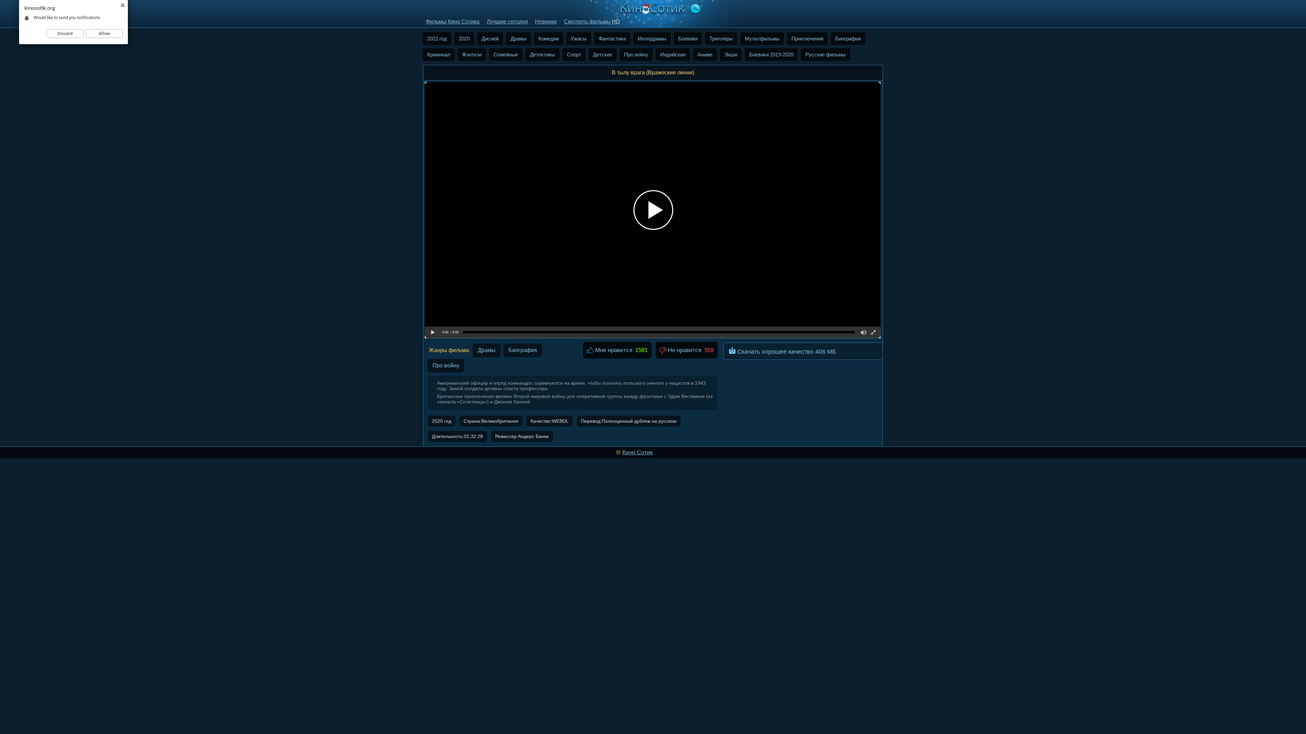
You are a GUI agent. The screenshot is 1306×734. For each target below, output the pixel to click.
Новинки (546, 21)
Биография (848, 38)
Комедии (548, 38)
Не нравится (683, 350)
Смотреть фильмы (592, 21)
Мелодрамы (652, 38)
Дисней (490, 38)
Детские (602, 54)
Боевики (688, 38)
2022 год (437, 38)
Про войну (636, 54)
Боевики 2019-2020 (771, 54)
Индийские (673, 54)
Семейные (505, 54)
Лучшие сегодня (507, 21)
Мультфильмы (762, 38)
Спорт (574, 54)
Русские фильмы (825, 54)
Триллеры (721, 38)
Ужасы (579, 38)
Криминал (438, 54)
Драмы (518, 38)
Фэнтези (472, 54)
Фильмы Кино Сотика (453, 21)
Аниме (705, 54)
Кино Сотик (637, 452)
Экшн (730, 54)
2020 (464, 38)
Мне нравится (612, 350)
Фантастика (612, 38)
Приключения (807, 38)
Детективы (542, 54)
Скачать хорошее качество (786, 351)
